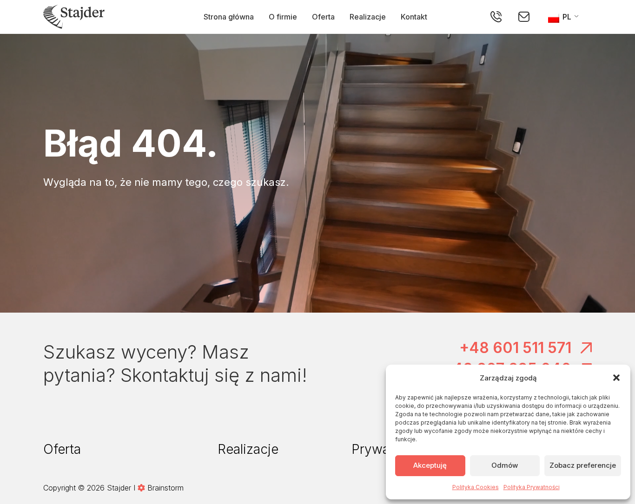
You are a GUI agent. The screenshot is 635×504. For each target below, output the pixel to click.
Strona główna (229, 16)
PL (566, 16)
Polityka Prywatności (531, 487)
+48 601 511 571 (515, 348)
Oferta (323, 16)
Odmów (504, 465)
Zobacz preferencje (582, 465)
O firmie (283, 16)
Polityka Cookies (475, 487)
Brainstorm (165, 487)
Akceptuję (430, 465)
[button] (616, 377)
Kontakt (414, 16)
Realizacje (368, 16)
